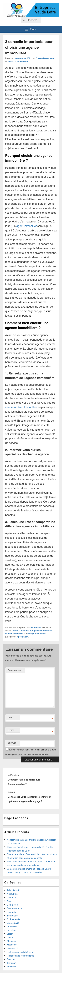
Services (11, 959)
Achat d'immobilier (22, 630)
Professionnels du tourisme (20, 955)
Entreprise (12, 912)
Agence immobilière (42, 630)
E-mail (11, 729)
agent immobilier (26, 226)
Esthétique (12, 915)
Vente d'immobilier (14, 633)
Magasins (12, 941)
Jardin (10, 933)
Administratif (13, 890)
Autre (9, 901)
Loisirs (10, 937)
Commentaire (15, 670)
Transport (11, 962)
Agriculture (12, 893)
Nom (10, 717)
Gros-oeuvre (13, 922)
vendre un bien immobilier (21, 407)
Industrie (11, 930)
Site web (12, 742)
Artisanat (11, 897)
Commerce (12, 904)
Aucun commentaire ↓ (19, 61)
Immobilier (36, 627)
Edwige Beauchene (45, 58)
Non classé (12, 948)
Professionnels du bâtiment (20, 952)
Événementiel (13, 919)
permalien (23, 636)
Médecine (12, 944)
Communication (14, 908)
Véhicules (12, 966)
